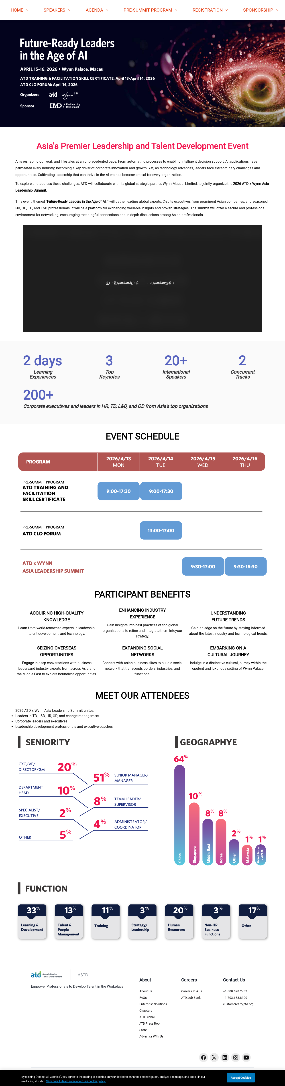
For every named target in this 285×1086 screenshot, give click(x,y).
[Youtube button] (246, 1057)
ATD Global (147, 1017)
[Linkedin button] (224, 1057)
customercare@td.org (238, 1004)
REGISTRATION (208, 10)
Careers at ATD (191, 991)
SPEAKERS (54, 10)
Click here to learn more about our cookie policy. (76, 1081)
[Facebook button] (203, 1057)
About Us (145, 991)
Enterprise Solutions (153, 1004)
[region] (142, 1078)
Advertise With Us (151, 1036)
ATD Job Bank (191, 997)
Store (143, 1030)
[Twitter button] (214, 1057)
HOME (17, 10)
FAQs (143, 997)
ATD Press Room (150, 1023)
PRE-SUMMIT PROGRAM (148, 10)
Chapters (145, 1010)
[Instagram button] (235, 1057)
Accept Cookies (241, 1077)
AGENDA (94, 10)
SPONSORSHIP (258, 10)
